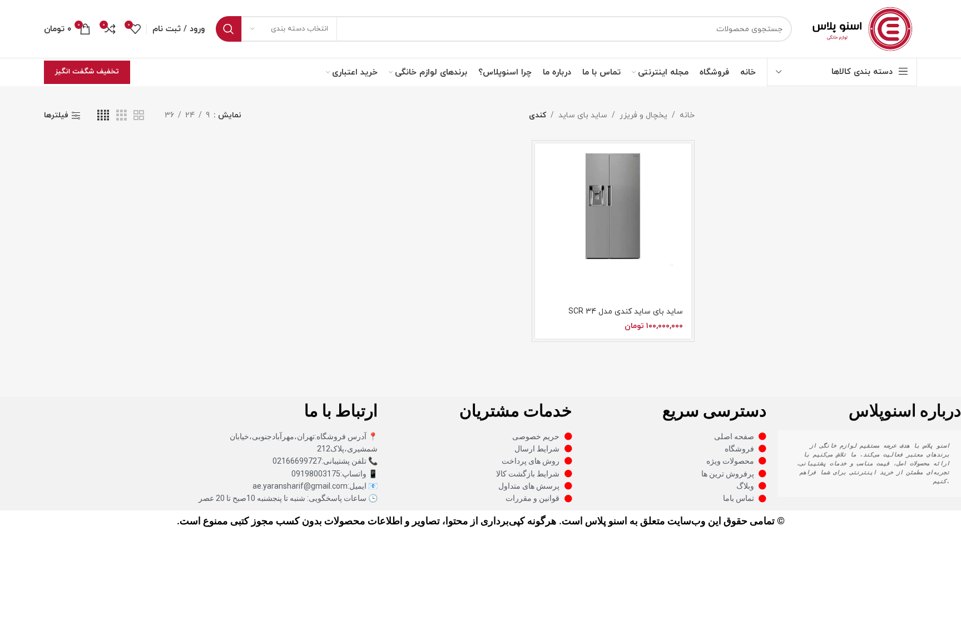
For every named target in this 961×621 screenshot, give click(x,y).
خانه (687, 115)
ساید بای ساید (582, 115)
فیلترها (56, 116)
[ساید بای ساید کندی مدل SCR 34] (613, 221)
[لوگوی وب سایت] (860, 28)
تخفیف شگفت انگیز (87, 72)
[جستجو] (228, 29)
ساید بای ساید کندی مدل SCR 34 (625, 311)
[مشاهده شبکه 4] (103, 115)
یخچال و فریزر (643, 115)
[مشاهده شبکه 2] (138, 115)
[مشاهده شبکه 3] (121, 115)
